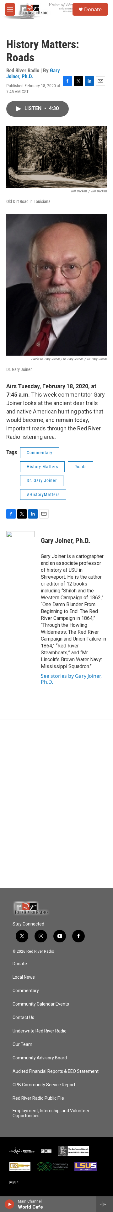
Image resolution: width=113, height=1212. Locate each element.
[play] (9, 1204)
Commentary (39, 452)
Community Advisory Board (40, 1058)
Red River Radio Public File (38, 1098)
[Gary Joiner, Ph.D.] (20, 550)
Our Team (22, 1044)
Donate (93, 9)
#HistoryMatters (43, 494)
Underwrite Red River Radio (40, 1031)
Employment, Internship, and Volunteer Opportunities (51, 1113)
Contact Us (23, 1017)
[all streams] (104, 1204)
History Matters (42, 466)
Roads (80, 466)
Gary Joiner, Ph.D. (33, 73)
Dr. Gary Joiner (42, 480)
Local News (24, 977)
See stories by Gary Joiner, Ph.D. (71, 678)
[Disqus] (56, 804)
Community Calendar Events (41, 1004)
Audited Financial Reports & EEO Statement (56, 1071)
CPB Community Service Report (44, 1085)
